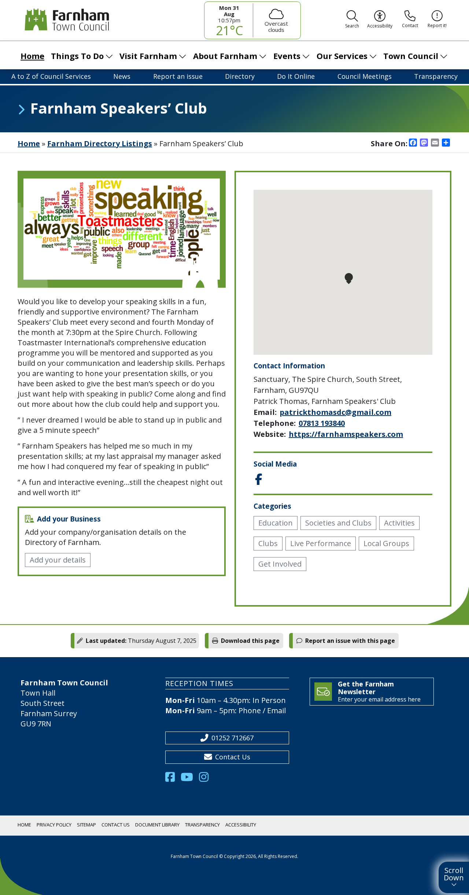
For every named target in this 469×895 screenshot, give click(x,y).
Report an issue (178, 76)
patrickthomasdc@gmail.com (335, 412)
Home (32, 55)
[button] (352, 20)
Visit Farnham (148, 55)
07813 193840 (322, 423)
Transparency (436, 76)
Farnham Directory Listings (99, 143)
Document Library (157, 824)
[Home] (65, 20)
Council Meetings (364, 76)
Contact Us (232, 756)
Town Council (410, 55)
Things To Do (77, 55)
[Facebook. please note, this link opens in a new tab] (173, 778)
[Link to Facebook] (258, 480)
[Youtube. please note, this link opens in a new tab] (190, 778)
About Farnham (225, 55)
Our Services (342, 55)
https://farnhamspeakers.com (346, 434)
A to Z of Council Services (51, 76)
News (121, 76)
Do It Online (296, 76)
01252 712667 (232, 737)
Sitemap (86, 824)
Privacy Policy (54, 824)
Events (286, 55)
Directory (240, 76)
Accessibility (240, 824)
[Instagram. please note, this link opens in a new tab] (206, 778)
